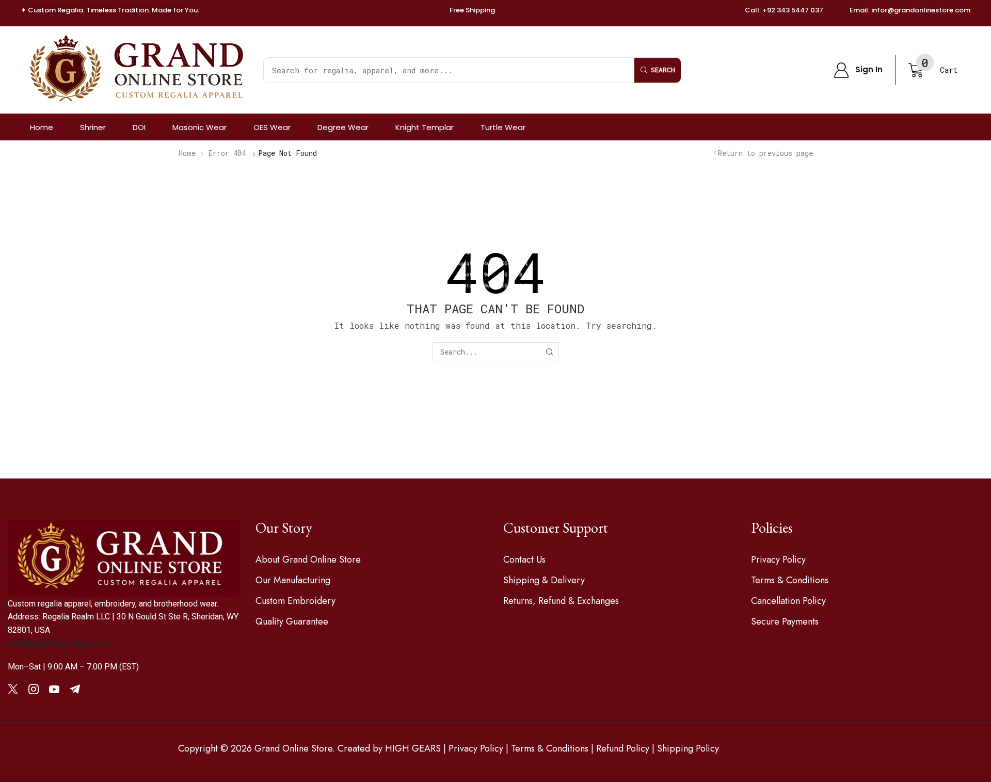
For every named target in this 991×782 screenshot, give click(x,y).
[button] (858, 70)
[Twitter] (13, 689)
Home (187, 153)
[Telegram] (75, 689)
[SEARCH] (549, 351)
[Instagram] (33, 689)
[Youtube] (54, 689)
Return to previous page (765, 153)
